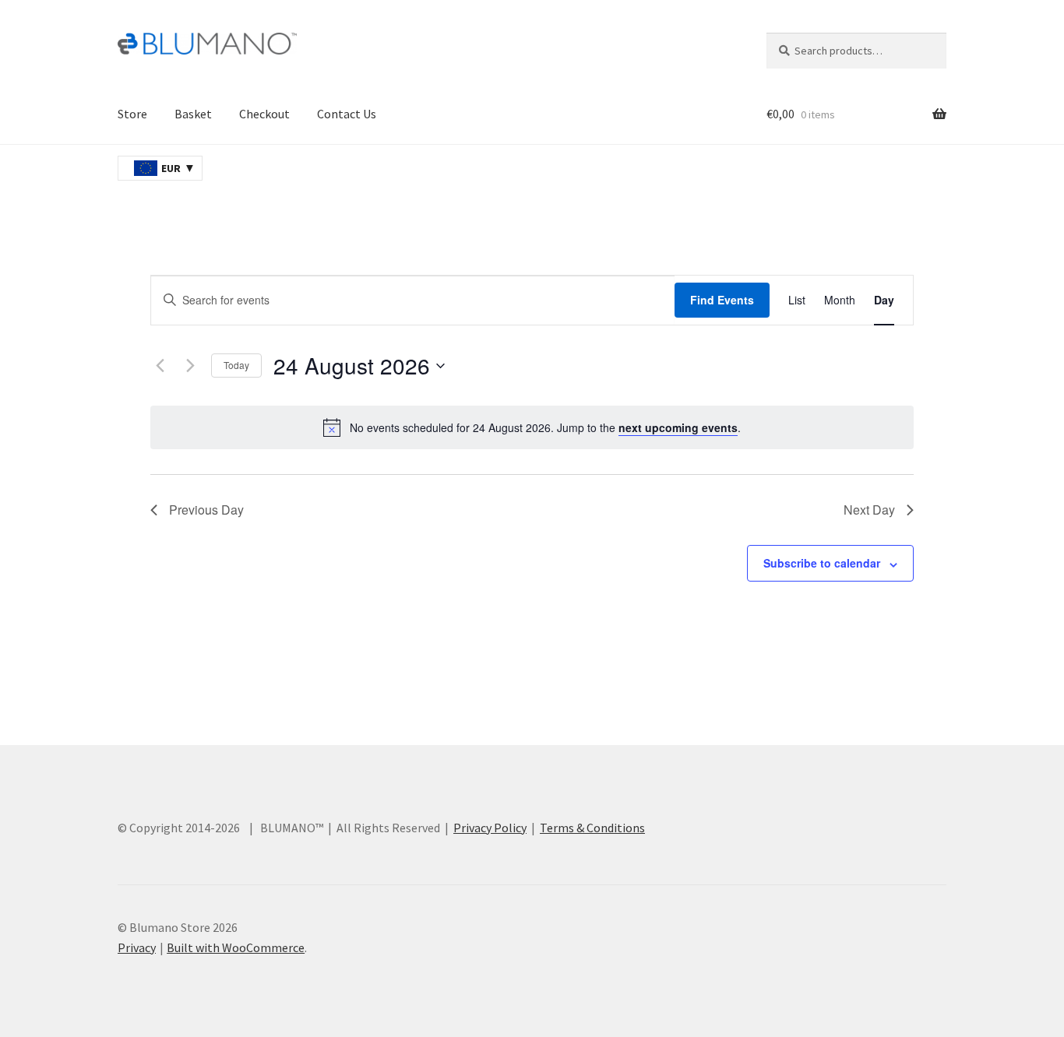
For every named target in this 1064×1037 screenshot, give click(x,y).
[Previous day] (159, 366)
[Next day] (190, 366)
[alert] (532, 427)
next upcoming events (678, 427)
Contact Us (346, 113)
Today (236, 364)
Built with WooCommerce (236, 947)
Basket (193, 113)
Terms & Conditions (592, 827)
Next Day (869, 509)
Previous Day (206, 509)
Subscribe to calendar (821, 563)
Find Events (722, 300)
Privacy (137, 947)
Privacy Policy (490, 827)
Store (132, 113)
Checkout (264, 113)
